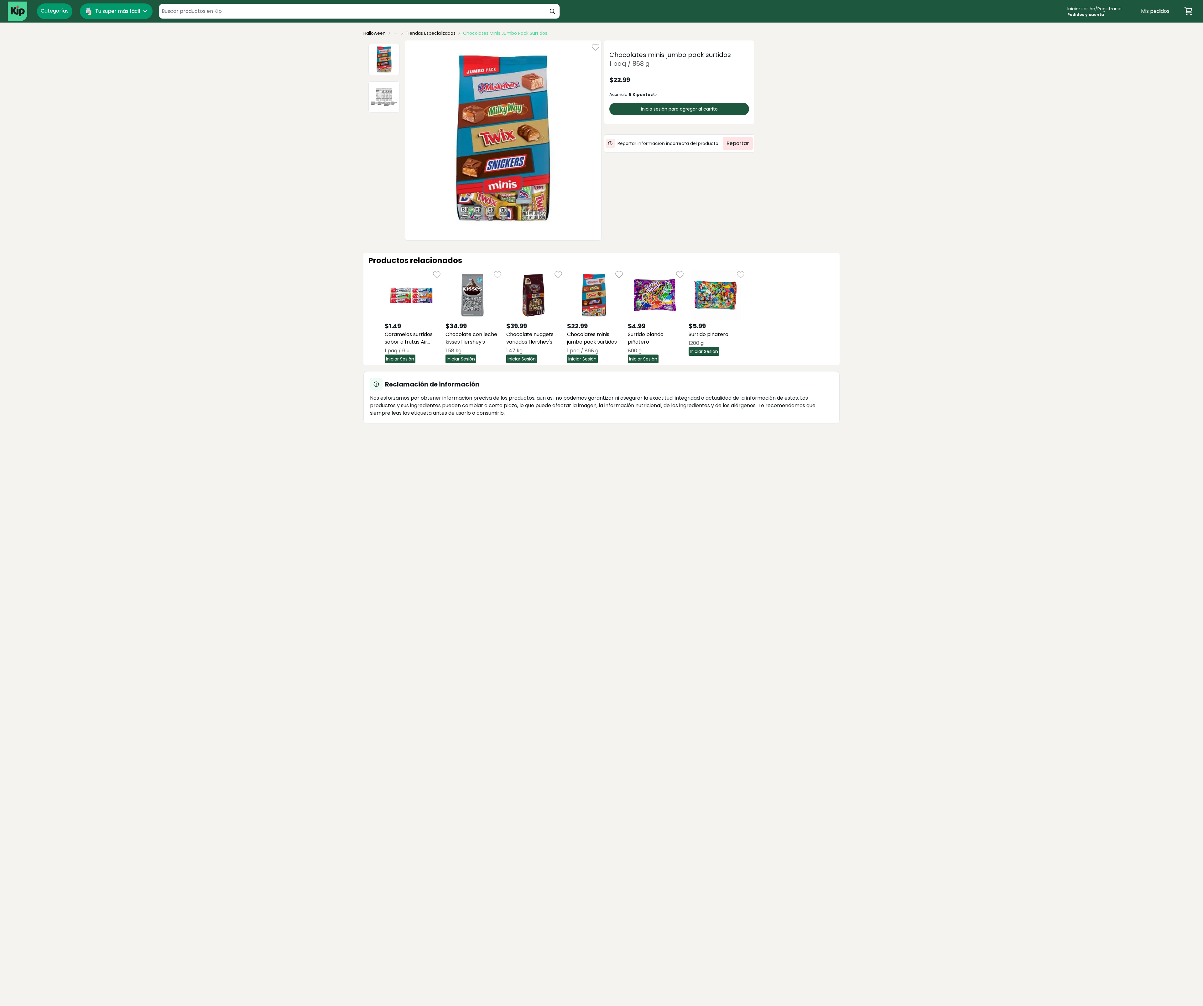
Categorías (55, 10)
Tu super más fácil (117, 11)
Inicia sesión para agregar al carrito (679, 109)
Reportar (737, 143)
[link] (505, 33)
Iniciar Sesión (400, 359)
